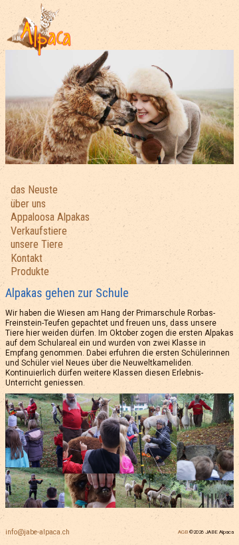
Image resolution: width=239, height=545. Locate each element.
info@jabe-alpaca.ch (37, 532)
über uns (28, 203)
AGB (183, 532)
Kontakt (26, 258)
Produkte (30, 271)
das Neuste (34, 189)
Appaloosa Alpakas (50, 217)
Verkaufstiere (39, 231)
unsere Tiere (37, 244)
